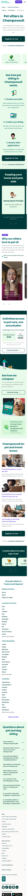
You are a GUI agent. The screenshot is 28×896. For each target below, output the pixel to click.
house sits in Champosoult (16, 45)
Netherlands (5, 702)
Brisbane (4, 657)
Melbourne (5, 649)
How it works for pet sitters (9, 819)
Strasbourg (5, 629)
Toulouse (4, 611)
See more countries (8, 712)
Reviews (4, 834)
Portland (4, 669)
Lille (3, 626)
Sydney (4, 647)
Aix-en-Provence (7, 631)
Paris (3, 606)
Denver (4, 672)
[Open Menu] (24, 2)
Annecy (4, 634)
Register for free (11, 39)
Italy (3, 705)
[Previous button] (4, 304)
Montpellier (5, 619)
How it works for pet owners (9, 816)
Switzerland (5, 710)
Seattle (4, 667)
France (4, 697)
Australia (4, 687)
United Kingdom (6, 684)
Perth (3, 659)
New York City (6, 652)
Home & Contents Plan (8, 829)
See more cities (7, 674)
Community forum (7, 846)
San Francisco (6, 662)
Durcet (4, 592)
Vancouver (5, 664)
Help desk (4, 826)
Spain (3, 695)
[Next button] (16, 223)
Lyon (3, 609)
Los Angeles (5, 654)
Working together (6, 861)
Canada (4, 690)
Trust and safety (6, 824)
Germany (4, 692)
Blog (3, 853)
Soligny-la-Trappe (7, 597)
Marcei (4, 595)
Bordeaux (4, 616)
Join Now (18, 2)
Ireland (4, 707)
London (4, 644)
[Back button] (11, 223)
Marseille (4, 621)
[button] (12, 280)
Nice (3, 614)
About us (4, 843)
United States (6, 682)
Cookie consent (6, 836)
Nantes (4, 624)
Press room (5, 856)
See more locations (8, 636)
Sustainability (5, 848)
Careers (4, 851)
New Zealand (5, 700)
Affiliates (4, 858)
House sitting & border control (10, 831)
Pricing (3, 821)
